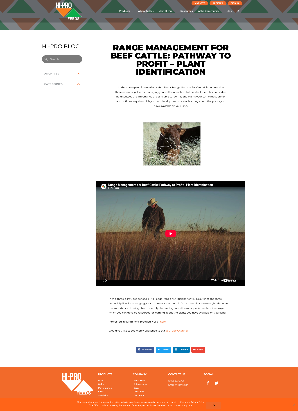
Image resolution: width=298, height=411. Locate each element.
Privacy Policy (197, 402)
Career (137, 388)
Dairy (101, 384)
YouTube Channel (177, 330)
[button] (126, 11)
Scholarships (140, 384)
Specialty (103, 395)
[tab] (62, 73)
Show (101, 392)
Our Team (139, 395)
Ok (213, 405)
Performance (105, 388)
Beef (100, 380)
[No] (294, 404)
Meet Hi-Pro (140, 380)
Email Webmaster (178, 384)
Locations (139, 392)
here (163, 321)
